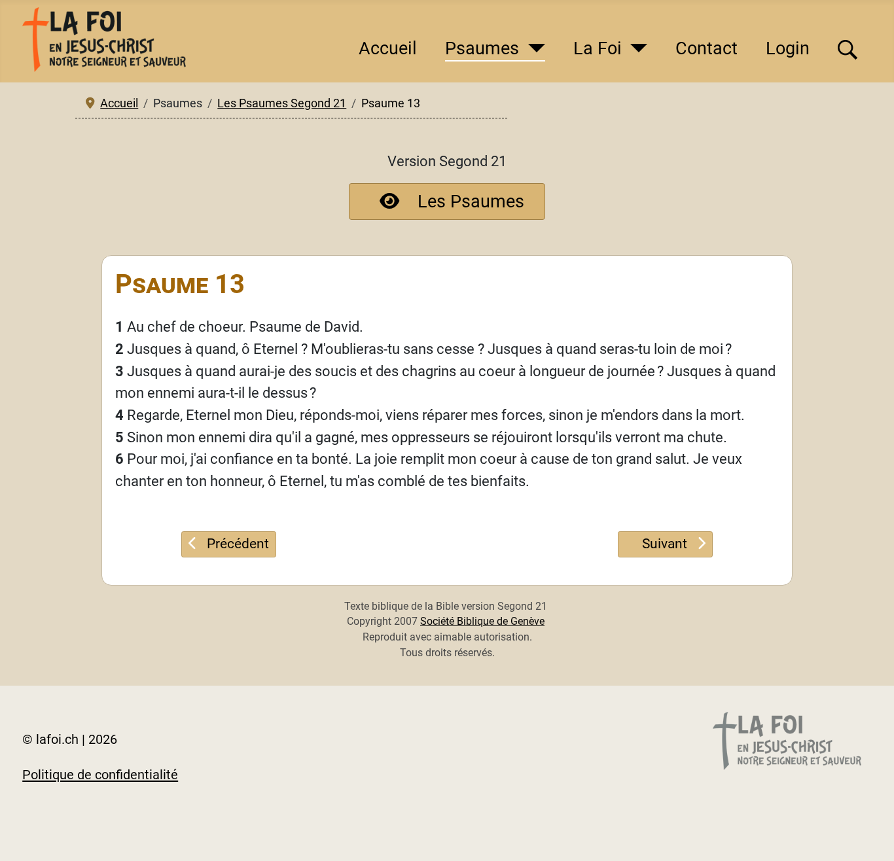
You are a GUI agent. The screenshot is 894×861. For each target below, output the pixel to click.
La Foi (597, 48)
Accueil (388, 48)
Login (788, 48)
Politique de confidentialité (100, 774)
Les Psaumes (471, 201)
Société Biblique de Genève (482, 621)
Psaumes (482, 48)
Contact (706, 48)
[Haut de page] (866, 831)
